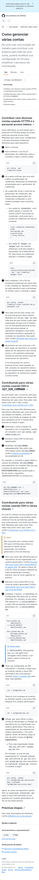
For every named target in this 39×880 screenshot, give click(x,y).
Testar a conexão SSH (22, 676)
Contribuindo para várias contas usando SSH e (17, 386)
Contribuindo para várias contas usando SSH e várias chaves (19, 506)
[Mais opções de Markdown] (24, 80)
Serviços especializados (23, 870)
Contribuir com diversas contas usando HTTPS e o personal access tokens (18, 121)
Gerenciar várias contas (29, 27)
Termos (20, 867)
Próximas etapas (12, 807)
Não (16, 835)
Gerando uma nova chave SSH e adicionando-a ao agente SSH (21, 564)
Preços (10, 870)
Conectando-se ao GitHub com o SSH (17, 405)
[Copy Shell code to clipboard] (34, 163)
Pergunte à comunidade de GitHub (16, 849)
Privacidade (29, 867)
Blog (3, 872)
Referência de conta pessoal (19, 816)
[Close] (33, 3)
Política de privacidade (9, 839)
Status (4, 870)
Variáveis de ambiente (20, 453)
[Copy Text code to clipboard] (34, 615)
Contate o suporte (10, 852)
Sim (7, 835)
